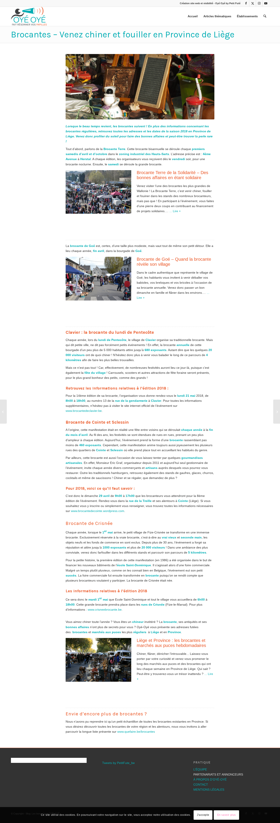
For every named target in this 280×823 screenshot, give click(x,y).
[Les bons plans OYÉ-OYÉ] (29, 16)
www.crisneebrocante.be (105, 652)
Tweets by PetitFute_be (118, 806)
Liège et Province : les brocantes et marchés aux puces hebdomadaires (171, 686)
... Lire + (175, 254)
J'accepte (203, 814)
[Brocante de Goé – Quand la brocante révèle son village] (276, 412)
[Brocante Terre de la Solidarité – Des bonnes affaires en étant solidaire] (3, 412)
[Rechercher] (265, 16)
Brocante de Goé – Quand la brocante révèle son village (174, 305)
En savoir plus (226, 814)
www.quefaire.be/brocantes (136, 774)
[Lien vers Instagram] (259, 3)
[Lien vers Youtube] (265, 3)
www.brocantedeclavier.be (84, 454)
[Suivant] (204, 108)
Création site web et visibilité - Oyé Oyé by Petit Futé (210, 3)
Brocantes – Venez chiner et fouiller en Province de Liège (122, 34)
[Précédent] (75, 108)
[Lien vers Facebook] (246, 3)
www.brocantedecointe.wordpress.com (97, 554)
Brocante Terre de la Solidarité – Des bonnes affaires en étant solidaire (172, 218)
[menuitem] (193, 16)
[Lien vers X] (252, 3)
